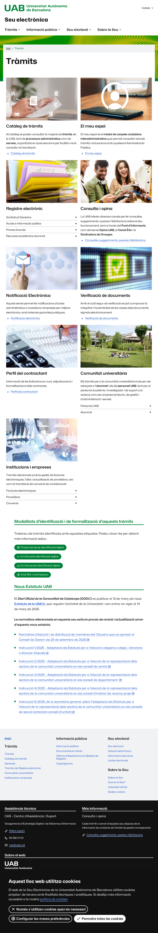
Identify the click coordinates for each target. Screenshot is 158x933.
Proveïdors (13, 497)
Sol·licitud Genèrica (18, 217)
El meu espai (93, 153)
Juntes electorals (118, 760)
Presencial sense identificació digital (42, 547)
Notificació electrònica (25, 318)
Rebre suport (17, 830)
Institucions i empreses (18, 777)
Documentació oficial (69, 750)
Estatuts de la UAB (28, 604)
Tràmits (9, 753)
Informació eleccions (120, 755)
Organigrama (64, 763)
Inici (8, 738)
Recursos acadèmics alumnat (25, 236)
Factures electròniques (21, 490)
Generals (10, 763)
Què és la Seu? (116, 782)
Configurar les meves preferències (43, 919)
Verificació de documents (101, 318)
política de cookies (53, 899)
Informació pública (67, 746)
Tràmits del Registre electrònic (23, 768)
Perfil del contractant (24, 391)
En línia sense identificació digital (40, 565)
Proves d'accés (16, 229)
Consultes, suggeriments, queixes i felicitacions (115, 240)
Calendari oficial (117, 787)
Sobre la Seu (115, 777)
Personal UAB (90, 405)
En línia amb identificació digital (39, 556)
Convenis (12, 503)
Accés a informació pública (23, 223)
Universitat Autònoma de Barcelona (37, 8)
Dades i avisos (116, 791)
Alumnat (86, 412)
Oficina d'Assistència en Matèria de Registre (77, 757)
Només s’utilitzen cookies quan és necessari (51, 909)
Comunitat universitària (19, 772)
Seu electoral (116, 746)
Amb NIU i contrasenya (34, 574)
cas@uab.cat (17, 845)
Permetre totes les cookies (102, 919)
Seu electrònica (26, 19)
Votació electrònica (119, 750)
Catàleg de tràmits (23, 153)
